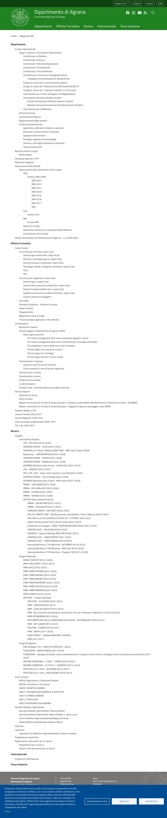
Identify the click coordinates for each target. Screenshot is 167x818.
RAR (33, 207)
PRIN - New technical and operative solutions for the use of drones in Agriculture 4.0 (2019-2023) (73, 612)
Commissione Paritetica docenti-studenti (42, 97)
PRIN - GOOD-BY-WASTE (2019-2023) (45, 609)
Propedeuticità (26, 312)
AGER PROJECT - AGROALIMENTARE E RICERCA (49, 635)
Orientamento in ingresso (31, 361)
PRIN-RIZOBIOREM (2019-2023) (42, 616)
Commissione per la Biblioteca (37, 109)
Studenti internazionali (29, 380)
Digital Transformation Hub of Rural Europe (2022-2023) (54, 522)
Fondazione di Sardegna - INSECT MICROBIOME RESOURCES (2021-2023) (62, 525)
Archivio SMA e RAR (36, 177)
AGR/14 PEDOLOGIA (28, 699)
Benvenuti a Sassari (28, 327)
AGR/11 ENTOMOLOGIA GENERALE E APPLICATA (41, 692)
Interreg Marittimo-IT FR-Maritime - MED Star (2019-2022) (55, 548)
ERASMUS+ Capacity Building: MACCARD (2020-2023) (52, 533)
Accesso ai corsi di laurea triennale (39, 364)
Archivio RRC (33, 222)
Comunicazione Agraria (30, 117)
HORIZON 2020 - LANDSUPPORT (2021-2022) (49, 537)
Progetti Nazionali (27, 556)
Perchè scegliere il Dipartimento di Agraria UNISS (42, 331)
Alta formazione (22, 391)
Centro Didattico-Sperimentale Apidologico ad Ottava (44, 718)
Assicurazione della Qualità (27, 166)
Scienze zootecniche (32, 147)
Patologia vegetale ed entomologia (39, 139)
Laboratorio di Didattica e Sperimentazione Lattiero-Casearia (48, 733)
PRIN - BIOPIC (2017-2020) (40, 631)
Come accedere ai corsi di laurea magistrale (43, 368)
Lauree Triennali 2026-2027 (28, 414)
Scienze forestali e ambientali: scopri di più (43, 263)
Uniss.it (149, 3)
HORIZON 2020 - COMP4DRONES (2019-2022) (49, 541)
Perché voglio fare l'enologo (40, 353)
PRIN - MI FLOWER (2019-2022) (42, 624)
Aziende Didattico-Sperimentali (29, 707)
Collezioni (19, 726)
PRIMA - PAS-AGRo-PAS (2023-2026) (41, 488)
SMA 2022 (37, 184)
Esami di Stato (26, 399)
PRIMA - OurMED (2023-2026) (37, 492)
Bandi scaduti (25, 154)
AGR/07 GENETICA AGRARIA (32, 688)
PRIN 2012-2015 (35, 639)
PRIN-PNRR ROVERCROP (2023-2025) (41, 582)
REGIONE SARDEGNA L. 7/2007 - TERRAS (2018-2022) (49, 661)
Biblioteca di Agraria (24, 162)
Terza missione (130, 26)
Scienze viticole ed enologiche (37, 297)
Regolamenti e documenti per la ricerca (33, 741)
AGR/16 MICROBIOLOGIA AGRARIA (35, 703)
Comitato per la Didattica (35, 56)
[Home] (20, 10)
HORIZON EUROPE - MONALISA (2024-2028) (44, 461)
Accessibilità (65, 778)
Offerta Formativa (67, 26)
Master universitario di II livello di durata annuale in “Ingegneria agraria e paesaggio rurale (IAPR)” (65, 406)
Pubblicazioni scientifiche (26, 737)
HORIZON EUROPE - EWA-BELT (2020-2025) (48, 510)
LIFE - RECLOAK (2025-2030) (37, 443)
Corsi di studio (21, 248)
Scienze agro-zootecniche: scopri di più (41, 255)
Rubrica (137, 3)
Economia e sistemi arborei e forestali (41, 131)
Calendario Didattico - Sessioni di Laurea (38, 304)
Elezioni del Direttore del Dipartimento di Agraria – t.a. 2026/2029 (46, 238)
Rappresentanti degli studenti (33, 120)
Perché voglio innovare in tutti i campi (45, 357)
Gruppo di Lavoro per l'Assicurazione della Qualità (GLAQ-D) (51, 86)
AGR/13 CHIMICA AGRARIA (31, 695)
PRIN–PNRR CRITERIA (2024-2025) (39, 571)
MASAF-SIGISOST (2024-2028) (37, 560)
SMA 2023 (37, 180)
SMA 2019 (37, 195)
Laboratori (20, 730)
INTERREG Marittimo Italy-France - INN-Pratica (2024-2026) (51, 480)
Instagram (133, 12)
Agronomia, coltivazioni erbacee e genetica (43, 128)
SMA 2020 (37, 191)
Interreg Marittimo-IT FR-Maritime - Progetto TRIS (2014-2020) (57, 552)
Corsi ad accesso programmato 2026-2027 (35, 421)
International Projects (29, 439)
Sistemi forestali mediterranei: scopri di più (43, 289)
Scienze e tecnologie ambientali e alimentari (44, 143)
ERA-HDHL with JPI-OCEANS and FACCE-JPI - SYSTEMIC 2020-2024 (59, 518)
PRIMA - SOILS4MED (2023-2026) (39, 484)
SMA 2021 (37, 188)
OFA (25, 274)
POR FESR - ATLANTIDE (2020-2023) (44, 601)
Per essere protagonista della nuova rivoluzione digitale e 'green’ (58, 338)
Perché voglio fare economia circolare (45, 349)
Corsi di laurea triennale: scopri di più (36, 251)
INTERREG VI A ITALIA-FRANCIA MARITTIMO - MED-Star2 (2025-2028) (56, 450)
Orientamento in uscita (30, 376)
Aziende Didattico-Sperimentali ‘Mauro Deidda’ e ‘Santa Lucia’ (48, 714)
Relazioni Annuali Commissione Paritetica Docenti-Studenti (55, 105)
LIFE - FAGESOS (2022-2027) (37, 469)
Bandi (95, 778)
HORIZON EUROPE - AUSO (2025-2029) (42, 446)
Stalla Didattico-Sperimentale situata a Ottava (41, 722)
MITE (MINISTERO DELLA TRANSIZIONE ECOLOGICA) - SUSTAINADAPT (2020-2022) (66, 620)
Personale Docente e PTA (27, 158)
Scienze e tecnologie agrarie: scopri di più (42, 259)
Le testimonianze (27, 384)
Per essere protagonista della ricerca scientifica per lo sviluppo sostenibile (62, 342)
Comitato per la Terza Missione (37, 71)
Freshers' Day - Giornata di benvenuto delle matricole (44, 387)
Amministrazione (27, 113)
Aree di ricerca (21, 677)
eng (160, 3)
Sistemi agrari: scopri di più (36, 281)
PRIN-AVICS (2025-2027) (35, 567)
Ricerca (88, 26)
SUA (25, 211)
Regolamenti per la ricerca (31, 745)
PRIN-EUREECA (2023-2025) (36, 594)
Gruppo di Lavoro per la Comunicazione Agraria (45, 82)
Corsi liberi (24, 300)
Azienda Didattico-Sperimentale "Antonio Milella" (42, 711)
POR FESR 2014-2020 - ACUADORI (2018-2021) (46, 669)
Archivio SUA (33, 214)
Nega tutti (124, 801)
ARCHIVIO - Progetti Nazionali (37, 597)
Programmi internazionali (27, 759)
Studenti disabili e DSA (25, 410)
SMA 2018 (37, 199)
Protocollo (97, 784)
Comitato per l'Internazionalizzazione (40, 63)
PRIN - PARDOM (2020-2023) (41, 605)
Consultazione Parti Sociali (35, 233)
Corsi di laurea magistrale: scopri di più (37, 278)
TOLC (25, 270)
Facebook (127, 12)
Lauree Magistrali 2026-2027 (29, 418)
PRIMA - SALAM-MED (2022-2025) (44, 503)
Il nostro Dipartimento (25, 49)
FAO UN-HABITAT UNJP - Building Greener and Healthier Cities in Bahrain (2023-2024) (67, 514)
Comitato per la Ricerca (34, 60)
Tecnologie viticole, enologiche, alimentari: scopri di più (48, 266)
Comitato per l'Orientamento (36, 67)
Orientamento (21, 323)
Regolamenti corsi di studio (32, 316)
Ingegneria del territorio (34, 135)
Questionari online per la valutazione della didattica (47, 230)
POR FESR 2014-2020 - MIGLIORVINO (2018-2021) (47, 673)
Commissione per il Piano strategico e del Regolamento (49, 94)
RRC (25, 218)
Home (14, 36)
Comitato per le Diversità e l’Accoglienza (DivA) (45, 75)
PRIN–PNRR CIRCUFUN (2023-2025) (40, 586)
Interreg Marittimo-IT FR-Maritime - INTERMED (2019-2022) (56, 544)
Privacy (7, 811)
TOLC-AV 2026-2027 (25, 425)
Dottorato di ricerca (28, 395)
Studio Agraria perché (33, 334)
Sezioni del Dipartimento (30, 124)
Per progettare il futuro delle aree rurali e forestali (51, 345)
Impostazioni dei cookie (97, 801)
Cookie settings (67, 784)
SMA (25, 173)
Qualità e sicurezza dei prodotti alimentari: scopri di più (49, 293)
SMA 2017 (37, 203)
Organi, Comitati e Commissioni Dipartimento (40, 52)
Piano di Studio (26, 308)
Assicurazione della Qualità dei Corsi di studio (40, 169)
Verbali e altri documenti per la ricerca (37, 748)
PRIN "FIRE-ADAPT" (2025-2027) (38, 563)
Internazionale (106, 26)
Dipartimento (43, 26)
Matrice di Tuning (31, 226)
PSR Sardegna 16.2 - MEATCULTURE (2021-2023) (46, 646)
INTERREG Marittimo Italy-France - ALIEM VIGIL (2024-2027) (51, 465)
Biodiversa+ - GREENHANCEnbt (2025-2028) (44, 454)
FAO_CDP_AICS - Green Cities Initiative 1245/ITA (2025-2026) (52, 473)
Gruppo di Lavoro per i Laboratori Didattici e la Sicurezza (49, 90)
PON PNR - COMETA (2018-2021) (43, 627)
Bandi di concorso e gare (26, 151)
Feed (145, 12)
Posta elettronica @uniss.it (105, 781)
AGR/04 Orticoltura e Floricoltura (34, 684)
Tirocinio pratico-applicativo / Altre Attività (39, 319)
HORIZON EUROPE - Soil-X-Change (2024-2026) (45, 477)
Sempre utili (121, 3)
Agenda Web (65, 781)
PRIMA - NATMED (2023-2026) (38, 495)
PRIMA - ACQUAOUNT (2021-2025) (44, 507)
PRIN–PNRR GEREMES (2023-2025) (40, 590)
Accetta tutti (151, 801)
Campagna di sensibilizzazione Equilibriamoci (48, 78)
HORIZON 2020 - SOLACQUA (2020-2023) (47, 529)
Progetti (19, 435)
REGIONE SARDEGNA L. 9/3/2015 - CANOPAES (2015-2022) (51, 665)
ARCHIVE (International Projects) (38, 499)
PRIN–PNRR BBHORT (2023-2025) (39, 579)
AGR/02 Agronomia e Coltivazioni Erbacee (38, 680)
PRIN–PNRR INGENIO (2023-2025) (39, 575)
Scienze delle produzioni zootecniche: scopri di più (46, 285)
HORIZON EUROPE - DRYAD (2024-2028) (42, 458)
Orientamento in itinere (30, 372)
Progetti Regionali (27, 643)
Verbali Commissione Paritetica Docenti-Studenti (50, 101)
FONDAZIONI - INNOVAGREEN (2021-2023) (43, 650)
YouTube (139, 13)
